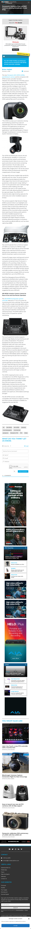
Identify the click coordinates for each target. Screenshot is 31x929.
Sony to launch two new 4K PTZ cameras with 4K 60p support (13, 805)
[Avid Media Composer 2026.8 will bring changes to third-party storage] (7, 680)
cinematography (7, 430)
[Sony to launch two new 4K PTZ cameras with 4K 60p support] (15, 791)
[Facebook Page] (9, 849)
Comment (26, 71)
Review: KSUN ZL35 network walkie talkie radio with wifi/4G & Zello (17, 571)
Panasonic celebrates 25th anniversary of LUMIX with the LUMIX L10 (15, 834)
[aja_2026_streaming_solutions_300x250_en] (15, 706)
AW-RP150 (9, 427)
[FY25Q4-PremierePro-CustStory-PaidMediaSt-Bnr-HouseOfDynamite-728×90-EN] (15, 841)
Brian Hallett (7, 69)
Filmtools (3, 885)
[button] (29, 918)
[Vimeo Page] (21, 849)
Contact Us (4, 878)
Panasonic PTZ (14, 433)
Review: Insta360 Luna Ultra (17, 564)
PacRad (3, 887)
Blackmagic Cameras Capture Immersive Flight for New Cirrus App (14, 776)
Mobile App (4, 870)
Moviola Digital (5, 894)
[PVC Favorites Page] (25, 548)
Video (25, 433)
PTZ (21, 433)
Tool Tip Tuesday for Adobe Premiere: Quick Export (17, 693)
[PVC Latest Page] (25, 664)
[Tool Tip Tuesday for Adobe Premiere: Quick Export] (7, 692)
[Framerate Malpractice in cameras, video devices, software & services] (7, 686)
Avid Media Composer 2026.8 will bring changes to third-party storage (18, 681)
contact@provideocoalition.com (11, 860)
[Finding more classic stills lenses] (7, 576)
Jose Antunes (11, 749)
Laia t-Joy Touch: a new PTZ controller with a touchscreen (15, 747)
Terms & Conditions (19, 910)
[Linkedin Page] (18, 849)
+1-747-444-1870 (6, 858)
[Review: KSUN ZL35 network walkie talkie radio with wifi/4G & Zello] (7, 569)
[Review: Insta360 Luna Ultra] (7, 563)
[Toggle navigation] (28, 2)
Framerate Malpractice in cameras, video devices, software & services (17, 688)
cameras (23, 427)
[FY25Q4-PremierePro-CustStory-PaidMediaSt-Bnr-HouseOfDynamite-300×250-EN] (15, 589)
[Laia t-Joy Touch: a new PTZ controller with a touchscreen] (15, 733)
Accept (15, 925)
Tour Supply (4, 890)
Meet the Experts (5, 874)
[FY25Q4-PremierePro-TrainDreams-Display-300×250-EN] (15, 536)
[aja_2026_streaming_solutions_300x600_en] (15, 640)
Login (27, 446)
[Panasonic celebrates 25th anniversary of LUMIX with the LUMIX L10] (15, 820)
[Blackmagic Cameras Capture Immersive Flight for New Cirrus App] (15, 762)
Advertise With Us (5, 867)
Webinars (3, 876)
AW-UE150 (16, 427)
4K (3, 427)
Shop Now (15, 49)
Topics (2, 872)
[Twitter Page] (12, 849)
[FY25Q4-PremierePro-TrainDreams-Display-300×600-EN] (15, 504)
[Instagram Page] (15, 849)
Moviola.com (4, 892)
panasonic (5, 433)
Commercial (17, 430)
